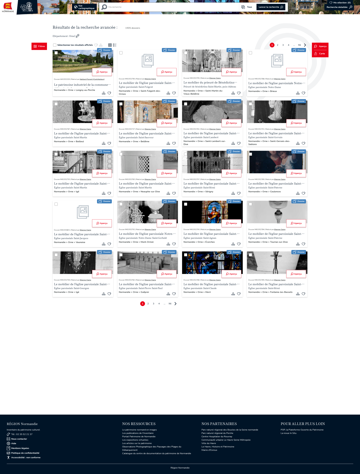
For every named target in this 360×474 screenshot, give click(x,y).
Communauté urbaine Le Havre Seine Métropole (226, 439)
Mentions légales (20, 448)
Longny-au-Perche (85, 90)
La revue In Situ (288, 433)
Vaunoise (80, 242)
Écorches (210, 242)
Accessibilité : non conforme (25, 457)
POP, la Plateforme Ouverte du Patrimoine (302, 429)
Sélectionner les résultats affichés (75, 45)
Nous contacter (19, 438)
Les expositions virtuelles (135, 439)
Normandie (60, 90)
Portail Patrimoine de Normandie (139, 436)
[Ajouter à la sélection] (109, 93)
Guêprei (145, 292)
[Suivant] (305, 45)
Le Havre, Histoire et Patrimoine (218, 446)
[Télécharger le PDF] (103, 93)
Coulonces (275, 191)
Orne (71, 90)
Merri (208, 292)
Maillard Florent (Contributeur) (92, 79)
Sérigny (209, 191)
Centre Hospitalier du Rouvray (217, 436)
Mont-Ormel (147, 242)
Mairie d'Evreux (209, 450)
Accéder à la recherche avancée (339, 7)
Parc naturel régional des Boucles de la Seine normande (230, 429)
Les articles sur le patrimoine (137, 443)
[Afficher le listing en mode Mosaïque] (110, 45)
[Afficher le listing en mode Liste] (114, 45)
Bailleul (80, 141)
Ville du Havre (209, 443)
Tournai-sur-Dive (279, 242)
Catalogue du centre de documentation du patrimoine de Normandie (156, 453)
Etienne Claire (150, 79)
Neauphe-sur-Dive (150, 191)
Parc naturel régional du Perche (217, 433)
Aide (13, 443)
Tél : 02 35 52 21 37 (21, 434)
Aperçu (103, 71)
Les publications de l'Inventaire (138, 433)
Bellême (145, 141)
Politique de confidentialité (25, 453)
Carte (322, 53)
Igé (77, 191)
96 (299, 45)
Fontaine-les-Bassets (281, 292)
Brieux (273, 91)
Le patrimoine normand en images (139, 429)
